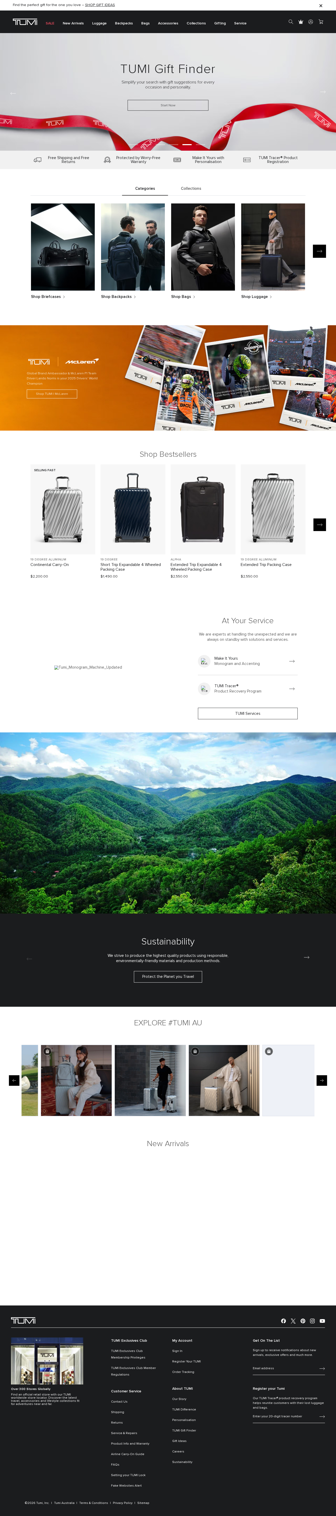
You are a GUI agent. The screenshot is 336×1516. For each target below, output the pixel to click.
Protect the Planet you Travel (168, 977)
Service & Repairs (124, 1433)
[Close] (320, 5)
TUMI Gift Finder (184, 1430)
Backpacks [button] (124, 23)
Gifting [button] (220, 23)
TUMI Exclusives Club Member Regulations (133, 1371)
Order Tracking (183, 1372)
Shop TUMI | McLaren (52, 394)
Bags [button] (145, 23)
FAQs (115, 1464)
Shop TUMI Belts (74, 122)
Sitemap (143, 1503)
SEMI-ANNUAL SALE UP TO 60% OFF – (55, 5)
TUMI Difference (184, 1409)
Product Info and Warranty (130, 1443)
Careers (178, 1451)
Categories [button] (145, 189)
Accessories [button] (168, 23)
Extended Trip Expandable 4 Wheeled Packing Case (196, 567)
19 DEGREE (109, 559)
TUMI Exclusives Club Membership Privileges (128, 1354)
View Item (63, 541)
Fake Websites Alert (126, 1485)
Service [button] (240, 23)
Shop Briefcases (46, 297)
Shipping (117, 1412)
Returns (117, 1422)
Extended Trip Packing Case (266, 565)
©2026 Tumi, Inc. (37, 1503)
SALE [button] (50, 23)
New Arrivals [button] (73, 23)
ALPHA (176, 559)
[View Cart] (320, 21)
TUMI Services (247, 714)
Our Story (179, 1399)
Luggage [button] (99, 23)
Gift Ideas (179, 1441)
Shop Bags (181, 297)
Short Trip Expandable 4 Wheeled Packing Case (131, 567)
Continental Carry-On (49, 565)
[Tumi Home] (25, 22)
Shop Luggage (254, 297)
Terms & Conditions (93, 1503)
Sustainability (182, 1462)
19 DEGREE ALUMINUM (48, 559)
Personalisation (184, 1420)
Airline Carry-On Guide (127, 1454)
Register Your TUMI (186, 1361)
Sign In (177, 1351)
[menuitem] (50, 22)
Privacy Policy (123, 1503)
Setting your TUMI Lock (128, 1475)
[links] (248, 661)
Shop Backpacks (116, 297)
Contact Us (119, 1401)
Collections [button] (196, 23)
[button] (133, 144)
